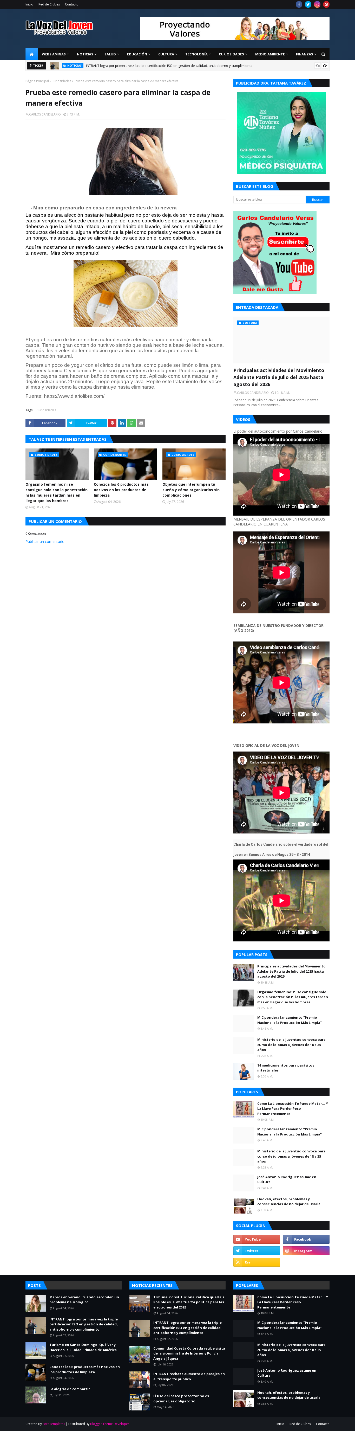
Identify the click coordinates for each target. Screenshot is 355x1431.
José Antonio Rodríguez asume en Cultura (286, 1179)
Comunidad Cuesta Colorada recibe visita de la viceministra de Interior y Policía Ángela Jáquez (189, 1353)
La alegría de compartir (69, 1389)
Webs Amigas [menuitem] (54, 54)
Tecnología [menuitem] (196, 54)
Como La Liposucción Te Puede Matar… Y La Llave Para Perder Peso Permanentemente (292, 1108)
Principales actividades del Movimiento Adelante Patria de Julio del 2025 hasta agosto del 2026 (160, 65)
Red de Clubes (49, 4)
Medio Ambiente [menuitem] (270, 54)
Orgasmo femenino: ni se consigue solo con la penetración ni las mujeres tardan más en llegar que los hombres (56, 492)
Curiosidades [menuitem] (231, 54)
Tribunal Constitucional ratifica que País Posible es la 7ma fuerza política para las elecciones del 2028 (188, 1302)
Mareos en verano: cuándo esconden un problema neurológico (84, 1300)
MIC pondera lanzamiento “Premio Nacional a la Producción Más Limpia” (289, 1020)
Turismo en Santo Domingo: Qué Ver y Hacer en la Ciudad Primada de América (83, 1347)
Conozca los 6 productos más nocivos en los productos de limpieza (121, 490)
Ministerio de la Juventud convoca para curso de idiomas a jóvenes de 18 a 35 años (291, 1044)
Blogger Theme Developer (109, 1424)
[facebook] (299, 4)
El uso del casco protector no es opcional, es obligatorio (181, 1398)
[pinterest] (326, 4)
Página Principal (37, 81)
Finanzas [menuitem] (304, 54)
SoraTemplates (54, 1424)
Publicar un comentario (44, 541)
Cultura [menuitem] (166, 54)
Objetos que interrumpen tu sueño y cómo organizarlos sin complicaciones (191, 490)
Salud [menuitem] (110, 54)
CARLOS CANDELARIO (45, 114)
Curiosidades (61, 81)
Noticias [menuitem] (85, 54)
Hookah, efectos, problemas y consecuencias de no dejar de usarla (288, 1202)
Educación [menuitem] (137, 54)
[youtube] (256, 1239)
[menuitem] (31, 54)
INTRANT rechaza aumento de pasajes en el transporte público (189, 1376)
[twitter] (308, 4)
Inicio (29, 4)
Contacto (71, 4)
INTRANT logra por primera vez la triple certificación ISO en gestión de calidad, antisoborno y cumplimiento (83, 1324)
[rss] (256, 1262)
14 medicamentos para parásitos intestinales (285, 1068)
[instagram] (317, 4)
